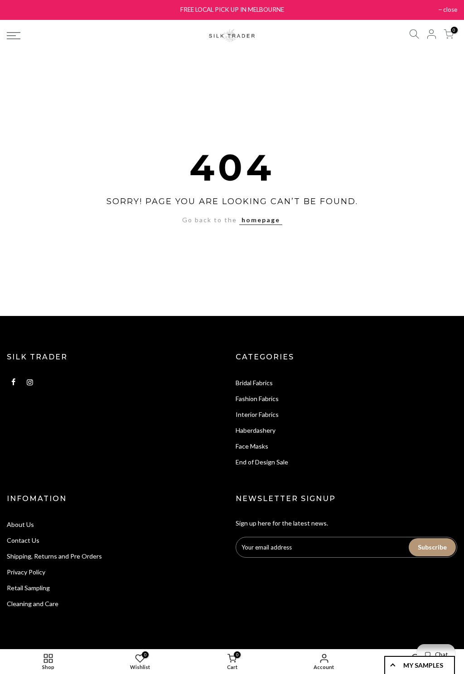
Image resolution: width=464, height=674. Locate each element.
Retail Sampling (28, 588)
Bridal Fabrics (254, 383)
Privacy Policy (26, 572)
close (450, 9)
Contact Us (23, 540)
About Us (20, 524)
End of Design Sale (262, 462)
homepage (261, 220)
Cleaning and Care (32, 603)
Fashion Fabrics (257, 398)
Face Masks (252, 446)
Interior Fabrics (257, 414)
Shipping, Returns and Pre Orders (54, 556)
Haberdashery (256, 430)
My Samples (423, 665)
